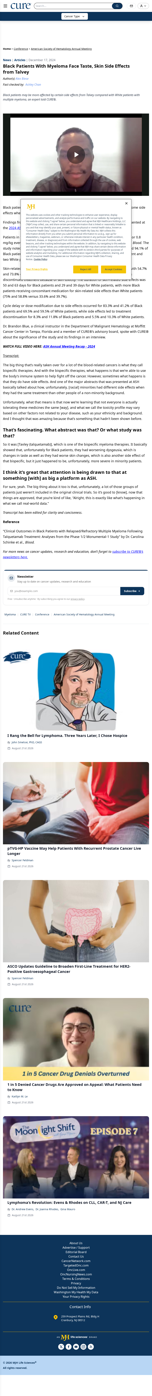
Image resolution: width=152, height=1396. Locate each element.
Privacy (76, 1283)
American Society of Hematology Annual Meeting (84, 614)
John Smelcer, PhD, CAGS (27, 742)
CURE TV (25, 614)
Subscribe (130, 591)
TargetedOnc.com (76, 1265)
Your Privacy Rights (76, 1297)
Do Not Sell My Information (76, 1288)
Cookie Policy (40, 259)
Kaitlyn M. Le (20, 1096)
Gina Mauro (67, 1209)
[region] (76, 239)
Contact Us (76, 1256)
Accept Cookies (113, 269)
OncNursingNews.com (76, 1274)
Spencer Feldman (22, 860)
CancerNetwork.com (76, 1261)
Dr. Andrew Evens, (23, 1209)
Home (7, 49)
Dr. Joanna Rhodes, (47, 1209)
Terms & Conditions (76, 1279)
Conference (21, 49)
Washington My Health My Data (76, 1292)
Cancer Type (72, 16)
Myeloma (10, 614)
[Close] (126, 203)
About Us (76, 1243)
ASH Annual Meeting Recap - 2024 (69, 346)
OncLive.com (76, 1270)
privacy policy (78, 599)
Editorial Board (76, 1252)
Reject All (85, 269)
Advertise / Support (76, 1247)
